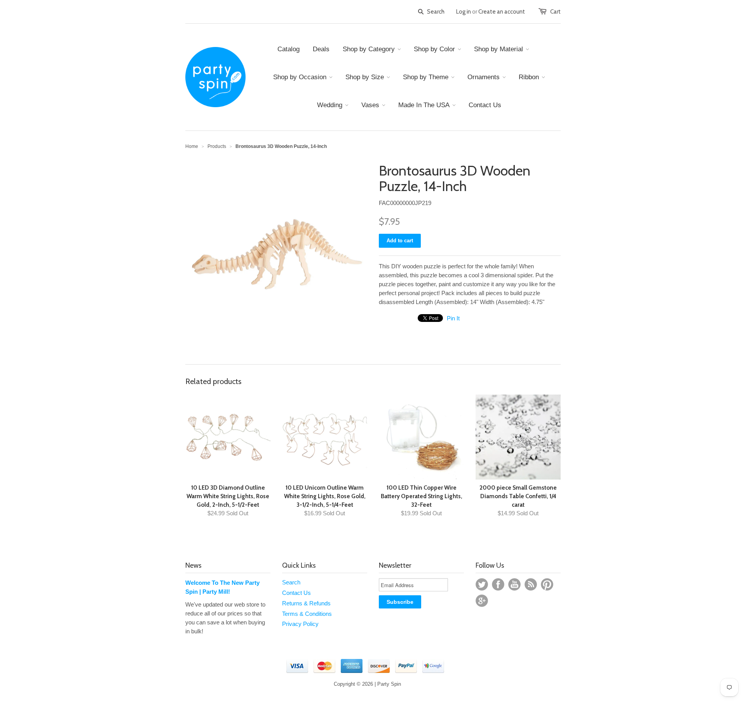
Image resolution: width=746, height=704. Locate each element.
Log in (463, 11)
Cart (555, 11)
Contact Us (296, 592)
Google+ (482, 600)
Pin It (453, 318)
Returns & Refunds (306, 603)
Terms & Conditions (307, 613)
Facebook (498, 584)
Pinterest (547, 584)
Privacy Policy (300, 624)
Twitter (482, 584)
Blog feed (531, 584)
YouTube (514, 584)
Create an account (501, 11)
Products (216, 146)
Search (291, 582)
